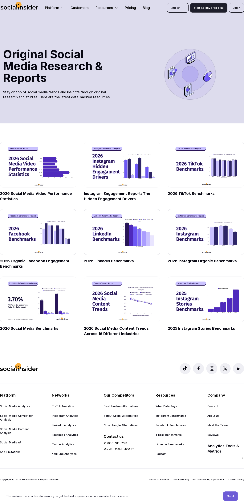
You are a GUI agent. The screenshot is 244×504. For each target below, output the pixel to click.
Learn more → (119, 496)
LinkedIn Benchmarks (170, 444)
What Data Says (166, 406)
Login (236, 7)
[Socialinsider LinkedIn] (238, 368)
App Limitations (10, 452)
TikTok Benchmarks (169, 434)
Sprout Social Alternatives (121, 415)
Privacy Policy (181, 479)
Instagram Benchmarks (171, 415)
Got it (230, 496)
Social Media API (11, 442)
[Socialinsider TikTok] (185, 368)
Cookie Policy (236, 479)
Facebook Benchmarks (171, 425)
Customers (80, 8)
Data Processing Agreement (207, 479)
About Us (213, 415)
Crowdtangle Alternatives (121, 425)
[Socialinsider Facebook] (198, 368)
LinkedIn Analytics (64, 425)
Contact (212, 406)
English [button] (176, 7)
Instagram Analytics (65, 415)
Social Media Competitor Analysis (16, 417)
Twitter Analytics (63, 444)
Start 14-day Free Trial (209, 7)
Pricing (130, 8)
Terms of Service (159, 479)
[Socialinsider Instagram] (211, 368)
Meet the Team (217, 425)
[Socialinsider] (19, 6)
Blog (146, 8)
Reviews (213, 434)
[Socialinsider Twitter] (225, 368)
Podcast (161, 453)
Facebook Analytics (65, 434)
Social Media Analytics (15, 406)
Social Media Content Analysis (14, 430)
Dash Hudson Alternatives (121, 406)
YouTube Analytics (64, 453)
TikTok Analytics (63, 406)
